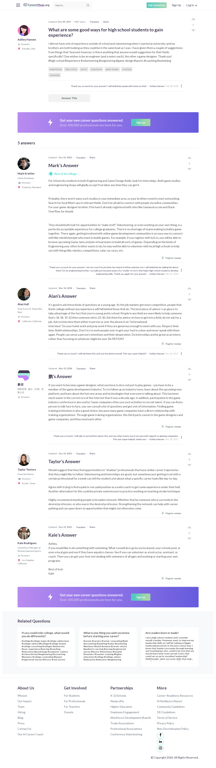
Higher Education (121, 706)
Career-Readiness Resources (175, 695)
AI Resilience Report (169, 701)
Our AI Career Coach (30, 734)
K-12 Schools (118, 695)
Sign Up (176, 5)
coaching (126, 69)
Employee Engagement (124, 712)
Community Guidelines (171, 706)
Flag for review (171, 257)
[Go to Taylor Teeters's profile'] (25, 460)
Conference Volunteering (126, 734)
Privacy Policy (165, 723)
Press (21, 723)
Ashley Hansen (157, 86)
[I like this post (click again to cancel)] (193, 19)
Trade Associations (122, 723)
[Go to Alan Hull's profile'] (25, 295)
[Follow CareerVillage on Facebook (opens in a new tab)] (160, 735)
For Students (72, 695)
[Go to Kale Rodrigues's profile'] (25, 534)
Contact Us (24, 728)
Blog (20, 717)
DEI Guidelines (166, 712)
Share (106, 21)
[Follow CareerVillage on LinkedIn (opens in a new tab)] (160, 742)
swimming (54, 75)
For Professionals (74, 701)
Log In (190, 5)
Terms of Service (167, 717)
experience (96, 69)
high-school (71, 69)
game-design (112, 69)
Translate (94, 21)
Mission (22, 695)
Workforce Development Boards (130, 717)
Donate (68, 712)
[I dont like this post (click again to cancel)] (193, 30)
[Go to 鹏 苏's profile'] (25, 375)
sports (84, 69)
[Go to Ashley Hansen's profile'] (25, 30)
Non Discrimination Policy (173, 728)
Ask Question (156, 5)
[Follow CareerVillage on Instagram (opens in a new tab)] (160, 748)
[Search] (87, 5)
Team (21, 706)
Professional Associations (126, 728)
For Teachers (72, 706)
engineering (56, 69)
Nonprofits (117, 701)
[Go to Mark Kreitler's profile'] (25, 164)
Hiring (21, 712)
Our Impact (25, 701)
